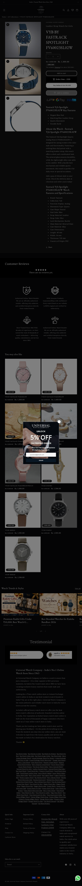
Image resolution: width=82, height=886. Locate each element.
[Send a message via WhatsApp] (78, 878)
